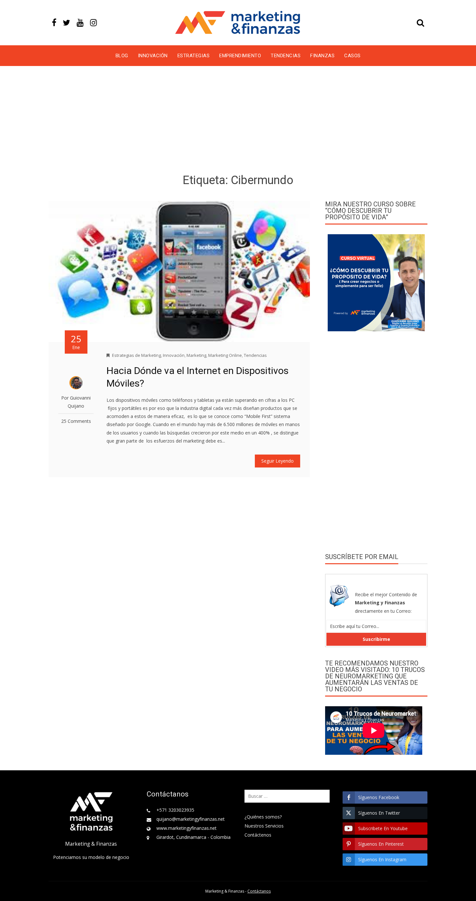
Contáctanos (259, 891)
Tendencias (285, 56)
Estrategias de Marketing (136, 355)
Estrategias (193, 56)
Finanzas (322, 56)
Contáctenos (257, 835)
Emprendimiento (240, 56)
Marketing (196, 355)
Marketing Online (225, 355)
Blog (122, 56)
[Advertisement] (238, 121)
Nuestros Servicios (264, 826)
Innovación (153, 56)
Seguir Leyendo (277, 461)
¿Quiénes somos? (263, 817)
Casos (352, 56)
